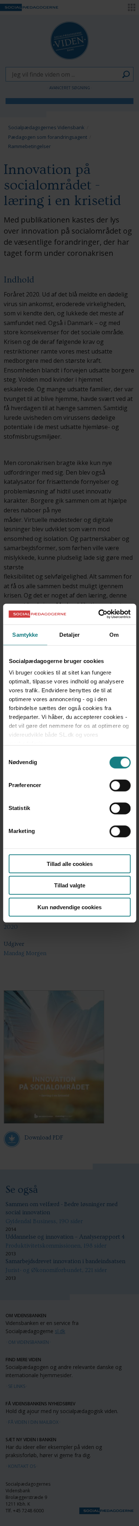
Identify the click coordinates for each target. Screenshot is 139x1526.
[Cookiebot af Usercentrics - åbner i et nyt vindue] (98, 614)
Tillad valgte (69, 885)
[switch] (119, 785)
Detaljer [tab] (69, 634)
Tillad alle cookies (70, 863)
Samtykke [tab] (25, 634)
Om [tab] (114, 634)
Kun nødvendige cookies (69, 907)
